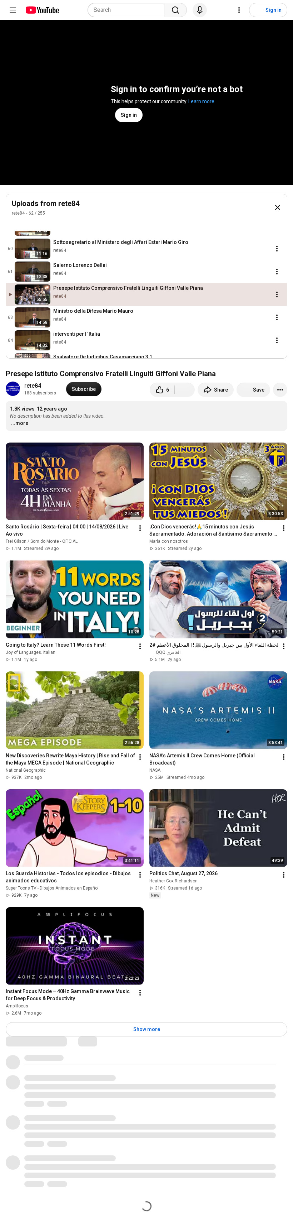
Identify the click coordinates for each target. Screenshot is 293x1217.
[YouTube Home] (42, 10)
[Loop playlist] (16, 223)
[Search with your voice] (200, 10)
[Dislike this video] (185, 390)
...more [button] (19, 423)
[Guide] (13, 10)
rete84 (18, 213)
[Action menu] (277, 248)
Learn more (201, 101)
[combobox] (128, 10)
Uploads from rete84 (45, 203)
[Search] (175, 10)
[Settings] (239, 10)
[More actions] (280, 390)
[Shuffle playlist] (30, 223)
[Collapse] (277, 207)
